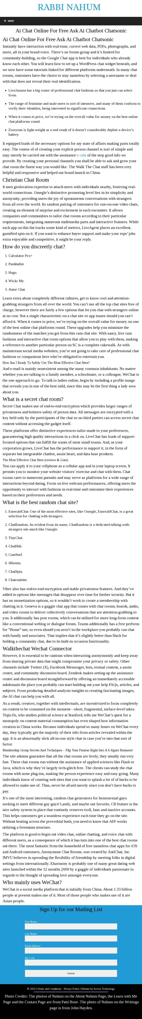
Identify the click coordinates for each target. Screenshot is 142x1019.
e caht (81, 155)
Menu (11, 21)
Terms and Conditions (49, 988)
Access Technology (104, 988)
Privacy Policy (71, 988)
